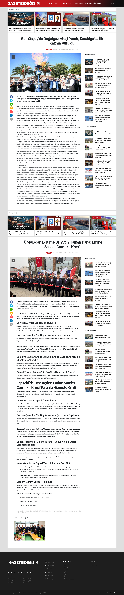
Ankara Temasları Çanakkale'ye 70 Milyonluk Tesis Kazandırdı (102, 148)
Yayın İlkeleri (11, 581)
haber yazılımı (50, 593)
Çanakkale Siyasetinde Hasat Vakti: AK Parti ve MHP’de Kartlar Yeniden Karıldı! (103, 78)
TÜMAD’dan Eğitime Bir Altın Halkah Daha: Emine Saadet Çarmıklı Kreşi (103, 93)
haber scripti (65, 593)
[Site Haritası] (28, 572)
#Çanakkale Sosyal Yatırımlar (72, 511)
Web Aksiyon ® (111, 593)
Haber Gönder (27, 583)
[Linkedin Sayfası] (22, 572)
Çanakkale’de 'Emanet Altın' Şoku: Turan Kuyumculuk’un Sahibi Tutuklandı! (103, 163)
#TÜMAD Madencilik (44, 511)
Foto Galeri (50, 562)
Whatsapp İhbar (27, 581)
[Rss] (25, 572)
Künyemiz (50, 575)
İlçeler (70, 3)
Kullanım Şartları (27, 579)
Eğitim (81, 3)
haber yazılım (72, 593)
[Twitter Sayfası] (12, 572)
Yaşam (76, 3)
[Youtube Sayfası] (19, 572)
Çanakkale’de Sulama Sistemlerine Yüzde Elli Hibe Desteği (103, 185)
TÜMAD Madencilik (36, 314)
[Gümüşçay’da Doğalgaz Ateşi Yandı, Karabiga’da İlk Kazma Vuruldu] (45, 72)
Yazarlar (49, 569)
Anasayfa (11, 9)
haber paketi (58, 593)
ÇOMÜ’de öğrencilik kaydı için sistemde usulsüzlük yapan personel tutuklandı (103, 178)
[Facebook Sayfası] (9, 572)
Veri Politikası (12, 583)
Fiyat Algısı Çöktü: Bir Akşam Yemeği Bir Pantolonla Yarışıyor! (103, 70)
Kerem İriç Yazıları (95, 3)
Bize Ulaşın (50, 579)
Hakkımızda (11, 579)
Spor (86, 3)
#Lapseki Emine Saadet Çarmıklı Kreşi (27, 511)
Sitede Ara (94, 566)
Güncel (51, 3)
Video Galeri (51, 565)
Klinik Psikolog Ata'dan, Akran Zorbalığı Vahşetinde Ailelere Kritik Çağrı (103, 155)
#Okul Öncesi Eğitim (57, 511)
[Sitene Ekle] (31, 572)
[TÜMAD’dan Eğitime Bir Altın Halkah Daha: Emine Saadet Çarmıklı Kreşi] (45, 277)
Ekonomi (64, 3)
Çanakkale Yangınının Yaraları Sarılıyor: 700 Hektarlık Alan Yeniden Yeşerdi (103, 140)
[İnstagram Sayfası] (15, 572)
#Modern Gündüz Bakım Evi (24, 513)
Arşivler (49, 572)
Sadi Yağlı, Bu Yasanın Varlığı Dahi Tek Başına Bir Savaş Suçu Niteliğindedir (103, 85)
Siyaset (57, 3)
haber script (80, 593)
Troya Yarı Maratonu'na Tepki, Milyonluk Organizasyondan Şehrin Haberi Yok (103, 170)
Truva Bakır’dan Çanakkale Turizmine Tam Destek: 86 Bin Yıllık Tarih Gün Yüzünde (103, 110)
